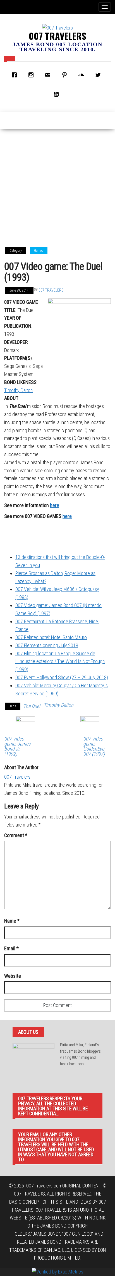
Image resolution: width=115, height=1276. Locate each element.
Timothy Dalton (18, 390)
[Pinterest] (66, 75)
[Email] (49, 75)
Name (12, 921)
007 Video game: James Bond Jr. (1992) (17, 746)
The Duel (31, 706)
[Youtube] (57, 94)
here (54, 505)
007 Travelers (57, 35)
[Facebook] (15, 75)
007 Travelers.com (44, 1186)
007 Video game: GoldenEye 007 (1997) (94, 746)
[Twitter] (99, 75)
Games (38, 251)
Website (12, 976)
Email (11, 948)
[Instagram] (32, 75)
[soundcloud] (82, 75)
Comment (15, 835)
